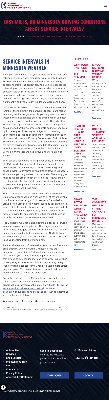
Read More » (79, 112)
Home (18, 36)
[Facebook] (86, 358)
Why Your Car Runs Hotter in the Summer (81, 71)
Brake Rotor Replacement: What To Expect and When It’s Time (83, 208)
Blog (25, 36)
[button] (105, 5)
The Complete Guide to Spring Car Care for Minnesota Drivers (99, 210)
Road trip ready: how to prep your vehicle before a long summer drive (80, 139)
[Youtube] (95, 358)
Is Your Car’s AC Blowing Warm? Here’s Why (98, 72)
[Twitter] (91, 358)
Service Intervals (47, 301)
